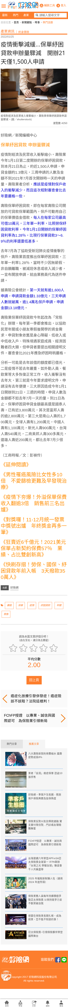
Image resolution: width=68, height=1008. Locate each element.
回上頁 (34, 680)
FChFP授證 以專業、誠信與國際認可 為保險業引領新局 (29, 718)
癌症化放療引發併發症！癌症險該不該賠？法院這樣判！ (36, 698)
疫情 (31, 605)
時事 (37, 22)
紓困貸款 (45, 605)
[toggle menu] (3, 6)
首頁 (16, 22)
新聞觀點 (27, 22)
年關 (59, 605)
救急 (6, 614)
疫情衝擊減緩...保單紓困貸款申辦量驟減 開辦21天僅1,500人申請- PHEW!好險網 (23, 5)
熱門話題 (48, 22)
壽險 (9, 605)
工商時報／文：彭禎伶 (22, 455)
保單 (20, 605)
